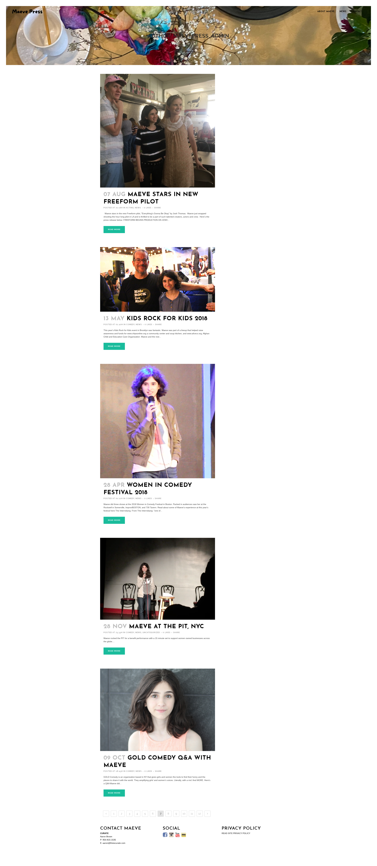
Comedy (130, 324)
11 (192, 813)
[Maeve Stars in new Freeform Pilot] (157, 131)
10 (184, 813)
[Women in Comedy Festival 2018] (157, 421)
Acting (130, 208)
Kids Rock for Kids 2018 (167, 319)
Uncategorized (151, 632)
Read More (114, 229)
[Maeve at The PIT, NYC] (157, 578)
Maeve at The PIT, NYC (166, 627)
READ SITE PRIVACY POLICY (236, 833)
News (138, 208)
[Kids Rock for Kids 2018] (157, 279)
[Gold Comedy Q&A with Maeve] (157, 710)
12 (199, 813)
